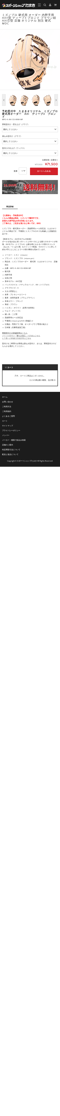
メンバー (5, 435)
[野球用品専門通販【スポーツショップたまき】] (18, 5)
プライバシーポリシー (11, 431)
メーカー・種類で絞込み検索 (14, 440)
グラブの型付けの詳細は (21, 336)
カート (5, 421)
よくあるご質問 (8, 416)
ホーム (5, 397)
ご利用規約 (6, 411)
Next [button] (56, 100)
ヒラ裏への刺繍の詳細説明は (16, 338)
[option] (30, 59)
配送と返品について (10, 454)
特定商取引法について (11, 450)
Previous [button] (4, 100)
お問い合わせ (7, 402)
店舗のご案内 (7, 445)
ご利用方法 (6, 407)
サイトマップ (7, 426)
